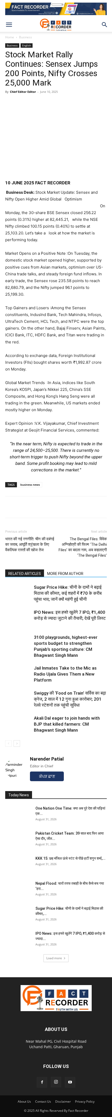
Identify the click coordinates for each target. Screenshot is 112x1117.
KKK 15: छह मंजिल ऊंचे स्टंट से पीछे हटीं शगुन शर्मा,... (70, 858)
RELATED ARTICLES (24, 574)
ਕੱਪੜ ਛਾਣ (47, 776)
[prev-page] (8, 743)
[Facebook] (22, 507)
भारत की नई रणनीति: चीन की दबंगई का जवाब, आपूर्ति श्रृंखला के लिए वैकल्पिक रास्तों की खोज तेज (29, 544)
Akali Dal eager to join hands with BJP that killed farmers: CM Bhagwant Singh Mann (67, 724)
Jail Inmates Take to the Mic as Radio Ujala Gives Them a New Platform (65, 674)
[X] (34, 507)
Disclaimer (63, 1101)
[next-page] (17, 743)
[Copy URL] (58, 507)
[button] (9, 25)
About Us (24, 1101)
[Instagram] (56, 1082)
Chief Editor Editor (23, 92)
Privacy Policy (85, 1101)
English (26, 45)
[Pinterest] (46, 507)
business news (30, 485)
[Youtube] (70, 1082)
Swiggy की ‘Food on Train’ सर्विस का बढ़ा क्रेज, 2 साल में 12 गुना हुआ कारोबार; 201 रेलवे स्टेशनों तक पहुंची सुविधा (70, 699)
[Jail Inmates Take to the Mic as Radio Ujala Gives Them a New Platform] (18, 674)
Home (9, 37)
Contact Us (43, 1101)
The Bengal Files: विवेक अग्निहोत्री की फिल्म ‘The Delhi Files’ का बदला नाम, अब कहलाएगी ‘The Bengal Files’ (83, 547)
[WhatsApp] (10, 507)
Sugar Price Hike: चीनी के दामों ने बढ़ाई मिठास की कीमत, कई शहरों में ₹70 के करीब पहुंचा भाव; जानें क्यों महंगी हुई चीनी (68, 593)
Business (25, 37)
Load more (54, 958)
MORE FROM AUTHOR (65, 574)
